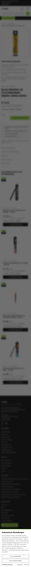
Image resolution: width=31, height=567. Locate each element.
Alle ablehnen (15, 556)
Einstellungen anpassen (7, 564)
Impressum (26, 564)
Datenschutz (20, 564)
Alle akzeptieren (15, 560)
